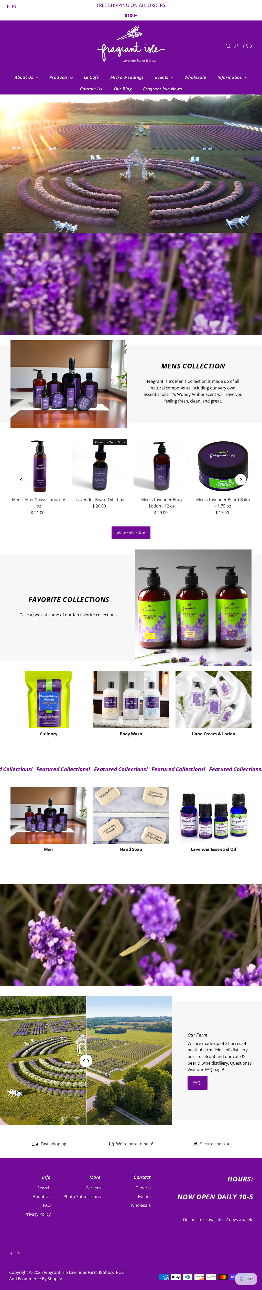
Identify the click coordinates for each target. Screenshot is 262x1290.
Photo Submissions (82, 1196)
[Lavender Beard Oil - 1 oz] (100, 466)
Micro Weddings (127, 77)
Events (162, 77)
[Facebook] (7, 11)
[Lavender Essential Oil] (214, 815)
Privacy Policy (38, 1214)
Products (59, 77)
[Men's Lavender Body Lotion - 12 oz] (162, 466)
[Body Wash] (131, 699)
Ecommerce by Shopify (40, 1279)
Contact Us (91, 89)
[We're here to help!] (111, 1145)
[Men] (48, 815)
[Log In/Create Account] (236, 46)
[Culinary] (48, 699)
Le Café (91, 77)
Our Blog (123, 89)
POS (120, 1272)
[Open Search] (228, 46)
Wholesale (195, 77)
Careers (93, 1188)
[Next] (240, 479)
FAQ (47, 1205)
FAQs (197, 1082)
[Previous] (21, 479)
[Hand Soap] (131, 815)
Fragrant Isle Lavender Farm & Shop (78, 1272)
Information (230, 77)
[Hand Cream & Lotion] (214, 699)
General (143, 1188)
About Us (25, 77)
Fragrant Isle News (162, 89)
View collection (131, 533)
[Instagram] (14, 11)
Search (44, 1188)
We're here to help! (134, 1144)
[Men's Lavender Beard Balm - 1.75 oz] (223, 466)
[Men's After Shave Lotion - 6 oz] (38, 466)
